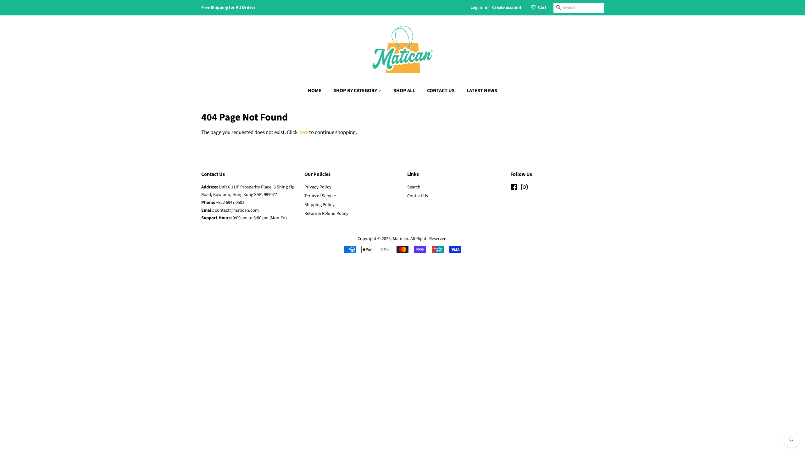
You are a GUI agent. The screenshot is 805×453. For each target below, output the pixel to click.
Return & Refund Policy (326, 213)
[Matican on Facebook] (514, 188)
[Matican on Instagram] (524, 188)
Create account (506, 7)
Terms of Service (320, 196)
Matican (400, 238)
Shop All (404, 90)
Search (413, 187)
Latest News (482, 90)
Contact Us (441, 90)
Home (314, 90)
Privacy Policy (317, 187)
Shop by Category (355, 90)
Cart (542, 7)
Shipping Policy (319, 204)
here (303, 132)
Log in (476, 7)
